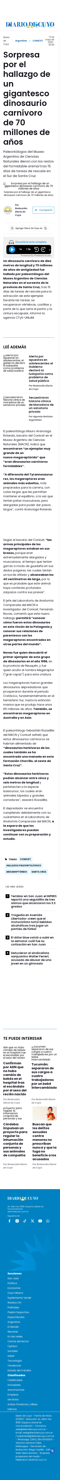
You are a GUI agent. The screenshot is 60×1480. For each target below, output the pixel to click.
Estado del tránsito (19, 1370)
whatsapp (48, 1221)
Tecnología (15, 1361)
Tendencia (14, 1365)
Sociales (13, 1351)
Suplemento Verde (19, 1298)
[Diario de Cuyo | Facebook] (30, 25)
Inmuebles (14, 1385)
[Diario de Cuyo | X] (43, 25)
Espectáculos (16, 1317)
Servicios (13, 1399)
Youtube (40, 1221)
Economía (14, 1288)
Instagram (17, 1221)
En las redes (15, 1336)
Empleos (13, 1395)
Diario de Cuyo (6, 41)
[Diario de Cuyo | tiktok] (50, 25)
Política (12, 1283)
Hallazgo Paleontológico (23, 865)
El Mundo (13, 1327)
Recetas (13, 1332)
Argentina (21, 40)
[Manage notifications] (52, 1451)
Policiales (13, 1307)
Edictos (12, 1409)
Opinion (12, 1346)
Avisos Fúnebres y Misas (22, 1404)
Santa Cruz (39, 871)
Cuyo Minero (15, 1293)
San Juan (13, 1278)
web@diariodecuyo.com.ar (31, 1429)
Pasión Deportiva (18, 1312)
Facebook (9, 1221)
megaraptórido (16, 871)
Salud (11, 1356)
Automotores (16, 1390)
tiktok (25, 1221)
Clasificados (15, 1380)
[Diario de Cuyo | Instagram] (37, 25)
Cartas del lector (18, 1341)
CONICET (25, 859)
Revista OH (14, 1302)
